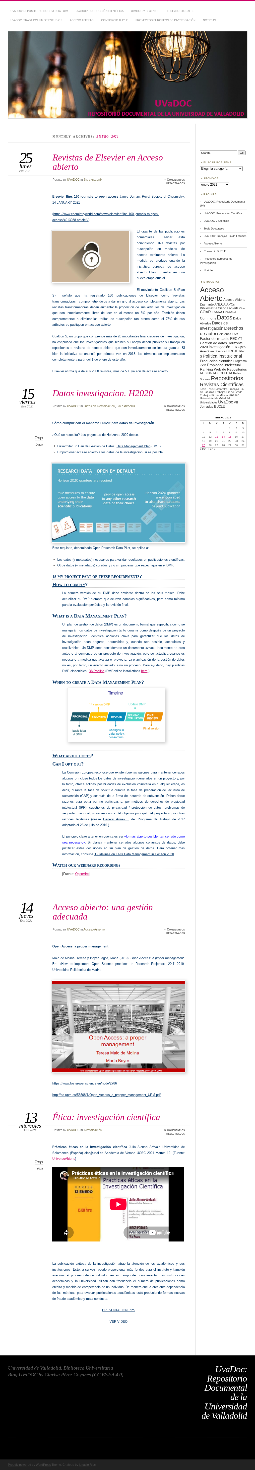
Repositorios (227, 378)
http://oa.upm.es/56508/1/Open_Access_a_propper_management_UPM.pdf (106, 1095)
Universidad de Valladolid (215, 398)
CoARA (217, 312)
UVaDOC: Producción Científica (100, 10)
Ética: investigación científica (106, 1117)
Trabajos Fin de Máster (214, 395)
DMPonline (96, 671)
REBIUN (206, 373)
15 (229, 436)
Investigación (93, 1130)
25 (203, 445)
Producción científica (216, 361)
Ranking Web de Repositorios (223, 369)
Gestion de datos (213, 343)
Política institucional (222, 356)
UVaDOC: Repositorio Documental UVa (39, 10)
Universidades (208, 402)
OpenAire (82, 874)
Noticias (209, 20)
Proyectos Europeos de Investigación (165, 20)
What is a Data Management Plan (88, 616)
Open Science (216, 351)
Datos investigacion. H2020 (103, 393)
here (144, 671)
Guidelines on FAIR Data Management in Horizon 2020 (134, 854)
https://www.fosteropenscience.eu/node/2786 (84, 1083)
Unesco (234, 395)
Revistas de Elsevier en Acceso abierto (108, 161)
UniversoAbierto (63, 1159)
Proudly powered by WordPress (29, 1465)
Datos (39, 444)
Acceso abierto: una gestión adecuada (103, 911)
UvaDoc (225, 402)
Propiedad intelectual (224, 365)
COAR (205, 312)
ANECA (220, 304)
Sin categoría (93, 179)
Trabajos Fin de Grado (228, 391)
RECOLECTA (222, 373)
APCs (230, 304)
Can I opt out (66, 764)
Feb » (211, 449)
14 (223, 436)
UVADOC (73, 179)
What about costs (71, 755)
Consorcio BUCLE (114, 20)
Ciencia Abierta (228, 308)
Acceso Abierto (82, 20)
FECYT (236, 339)
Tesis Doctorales (180, 10)
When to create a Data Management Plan (96, 682)
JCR (234, 347)
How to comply (68, 584)
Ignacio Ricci (87, 1465)
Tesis (203, 388)
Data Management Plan (133, 446)
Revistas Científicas (222, 384)
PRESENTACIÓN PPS (118, 1310)
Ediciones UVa (227, 334)
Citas (242, 308)
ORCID (232, 351)
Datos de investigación (99, 406)
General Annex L (116, 819)
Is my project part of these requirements (95, 576)
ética (40, 1168)
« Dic (203, 449)
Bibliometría (208, 308)
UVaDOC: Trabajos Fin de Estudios (36, 20)
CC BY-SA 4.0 (108, 1374)
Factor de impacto (214, 338)
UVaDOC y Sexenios (145, 10)
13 (216, 436)
